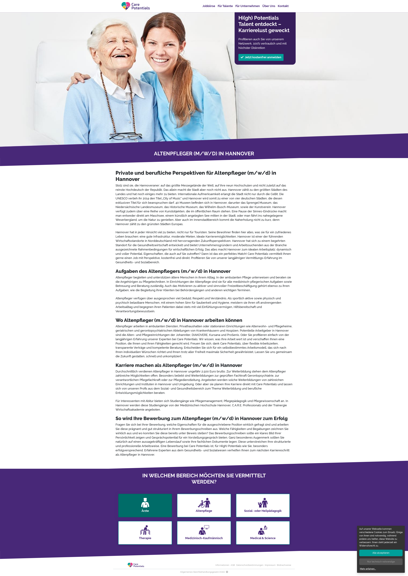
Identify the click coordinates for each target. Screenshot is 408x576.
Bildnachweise (284, 565)
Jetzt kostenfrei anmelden (263, 57)
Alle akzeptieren (380, 553)
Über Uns (268, 6)
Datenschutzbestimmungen (249, 565)
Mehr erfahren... (368, 569)
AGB (233, 565)
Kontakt (283, 6)
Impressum (270, 565)
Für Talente (225, 6)
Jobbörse (208, 6)
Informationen (222, 565)
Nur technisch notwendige (381, 561)
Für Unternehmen (247, 6)
